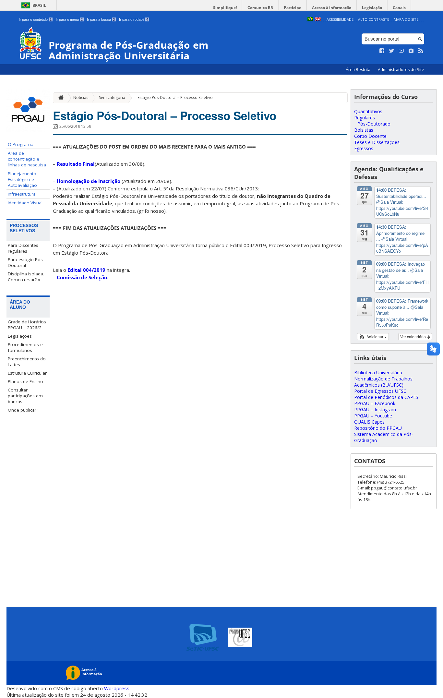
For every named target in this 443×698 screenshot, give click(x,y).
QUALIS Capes (369, 422)
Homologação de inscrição (88, 181)
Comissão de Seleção (82, 277)
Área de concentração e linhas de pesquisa (27, 159)
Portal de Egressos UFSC (380, 391)
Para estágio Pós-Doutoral (26, 262)
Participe (292, 7)
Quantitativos (368, 111)
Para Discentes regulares (23, 248)
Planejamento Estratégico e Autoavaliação (22, 179)
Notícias (80, 97)
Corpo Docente (370, 136)
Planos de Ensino (25, 381)
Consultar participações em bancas (25, 395)
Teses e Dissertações (377, 142)
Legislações (20, 336)
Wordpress (116, 688)
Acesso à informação (331, 7)
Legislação (372, 7)
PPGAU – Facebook (374, 403)
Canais (399, 7)
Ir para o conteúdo (35, 19)
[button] (373, 336)
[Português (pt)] (310, 19)
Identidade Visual (25, 203)
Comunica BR (260, 7)
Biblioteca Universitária (378, 372)
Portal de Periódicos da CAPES (386, 397)
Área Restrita (358, 69)
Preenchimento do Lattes (27, 361)
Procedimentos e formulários (25, 347)
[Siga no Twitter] (391, 51)
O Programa (20, 144)
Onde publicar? (23, 410)
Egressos (363, 148)
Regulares (364, 117)
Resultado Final (76, 164)
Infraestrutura (22, 194)
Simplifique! (225, 7)
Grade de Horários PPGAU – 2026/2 (27, 325)
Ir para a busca (101, 19)
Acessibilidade (340, 19)
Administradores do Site (401, 69)
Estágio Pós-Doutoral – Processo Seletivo (175, 97)
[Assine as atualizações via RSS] (421, 51)
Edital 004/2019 (86, 270)
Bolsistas (363, 130)
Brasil (39, 5)
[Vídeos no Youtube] (401, 51)
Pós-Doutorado (373, 124)
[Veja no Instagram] (411, 51)
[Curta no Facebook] (382, 51)
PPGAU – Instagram (375, 409)
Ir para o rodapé (133, 19)
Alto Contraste (373, 19)
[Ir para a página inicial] (59, 98)
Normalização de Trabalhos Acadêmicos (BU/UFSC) (383, 382)
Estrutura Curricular (27, 373)
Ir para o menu (69, 19)
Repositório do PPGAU (378, 428)
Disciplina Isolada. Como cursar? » (26, 277)
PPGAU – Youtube (373, 416)
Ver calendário (413, 336)
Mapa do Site (406, 19)
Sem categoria (112, 97)
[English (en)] (318, 19)
